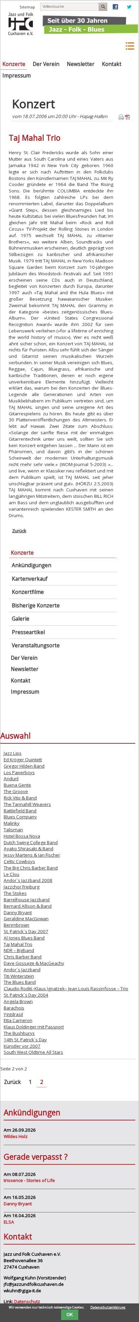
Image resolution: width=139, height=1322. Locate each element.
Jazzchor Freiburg (21, 887)
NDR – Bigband (19, 950)
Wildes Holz (16, 1136)
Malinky (12, 823)
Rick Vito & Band (20, 798)
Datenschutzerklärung (108, 1307)
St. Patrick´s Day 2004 (26, 995)
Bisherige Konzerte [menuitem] (36, 605)
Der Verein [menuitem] (46, 64)
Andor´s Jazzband (22, 970)
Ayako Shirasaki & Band (28, 848)
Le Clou (11, 874)
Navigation (112, 46)
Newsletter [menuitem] (80, 64)
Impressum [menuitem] (16, 75)
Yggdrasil (13, 1014)
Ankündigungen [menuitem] (31, 565)
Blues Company (20, 817)
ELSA (9, 1222)
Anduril (11, 778)
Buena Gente (17, 785)
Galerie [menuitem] (20, 618)
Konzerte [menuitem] (13, 64)
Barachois (14, 1008)
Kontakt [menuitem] (111, 64)
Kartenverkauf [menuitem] (30, 578)
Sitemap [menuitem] (27, 6)
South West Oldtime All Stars (33, 1052)
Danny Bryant (18, 912)
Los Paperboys (19, 772)
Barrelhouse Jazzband (27, 900)
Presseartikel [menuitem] (28, 632)
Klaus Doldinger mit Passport (34, 1027)
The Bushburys (19, 1033)
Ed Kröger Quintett (23, 760)
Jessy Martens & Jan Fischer (32, 855)
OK (69, 1314)
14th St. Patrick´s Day (25, 1040)
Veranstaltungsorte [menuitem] (36, 645)
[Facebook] (115, 7)
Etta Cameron (18, 1020)
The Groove (16, 791)
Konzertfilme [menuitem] (28, 592)
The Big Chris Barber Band (31, 868)
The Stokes (15, 893)
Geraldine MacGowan (26, 918)
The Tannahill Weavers (27, 804)
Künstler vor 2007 (22, 1046)
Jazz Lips (13, 753)
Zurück (19, 531)
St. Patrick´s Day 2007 (26, 931)
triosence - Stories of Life (29, 1180)
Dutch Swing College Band (31, 842)
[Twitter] (129, 7)
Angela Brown (18, 1001)
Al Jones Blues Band (24, 938)
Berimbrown (16, 925)
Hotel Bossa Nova (22, 836)
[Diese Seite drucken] (121, 118)
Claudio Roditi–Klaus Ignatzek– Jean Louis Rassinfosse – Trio (66, 988)
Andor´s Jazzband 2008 (28, 880)
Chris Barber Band (22, 957)
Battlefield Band (20, 811)
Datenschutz (27, 1301)
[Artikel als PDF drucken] (127, 118)
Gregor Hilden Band (24, 766)
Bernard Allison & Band (28, 906)
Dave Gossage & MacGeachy (34, 963)
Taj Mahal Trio (18, 944)
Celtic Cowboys (19, 861)
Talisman (13, 830)
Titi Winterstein (19, 976)
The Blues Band (20, 982)
